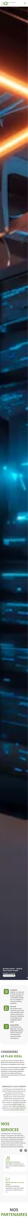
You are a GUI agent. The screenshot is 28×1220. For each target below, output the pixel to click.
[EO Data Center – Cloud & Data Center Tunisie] (27, 977)
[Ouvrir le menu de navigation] (25, 3)
